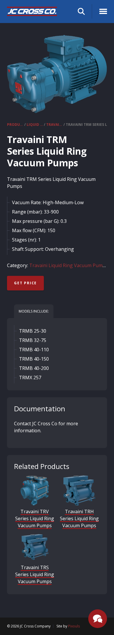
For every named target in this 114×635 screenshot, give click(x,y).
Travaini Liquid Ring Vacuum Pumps (54, 124)
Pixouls (74, 626)
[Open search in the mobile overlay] (81, 11)
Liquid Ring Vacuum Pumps (35, 124)
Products (15, 124)
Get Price (25, 283)
